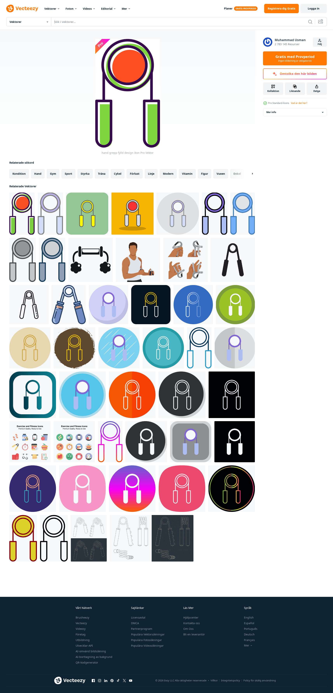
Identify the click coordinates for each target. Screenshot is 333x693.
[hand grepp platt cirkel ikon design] (119, 347)
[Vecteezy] (22, 8)
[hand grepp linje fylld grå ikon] (52, 260)
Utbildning (83, 640)
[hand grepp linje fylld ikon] (214, 214)
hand (37, 173)
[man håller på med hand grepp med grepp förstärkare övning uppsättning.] (185, 260)
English (249, 617)
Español (249, 623)
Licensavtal (138, 617)
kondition (19, 173)
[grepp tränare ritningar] (151, 538)
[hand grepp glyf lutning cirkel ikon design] (132, 488)
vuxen (221, 173)
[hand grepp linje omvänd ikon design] (232, 395)
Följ (320, 44)
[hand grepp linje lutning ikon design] (110, 441)
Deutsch (249, 634)
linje (151, 173)
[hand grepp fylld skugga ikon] (132, 214)
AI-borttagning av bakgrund (94, 657)
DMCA (135, 623)
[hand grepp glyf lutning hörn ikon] (32, 395)
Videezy (81, 629)
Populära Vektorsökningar (148, 634)
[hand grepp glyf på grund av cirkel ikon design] (235, 304)
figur (204, 173)
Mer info (271, 112)
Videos (87, 8)
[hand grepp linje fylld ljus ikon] (50, 214)
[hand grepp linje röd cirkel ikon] (150, 304)
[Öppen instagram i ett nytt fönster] (99, 680)
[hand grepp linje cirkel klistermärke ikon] (74, 347)
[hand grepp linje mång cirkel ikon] (163, 347)
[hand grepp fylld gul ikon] (87, 214)
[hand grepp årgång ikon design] (23, 538)
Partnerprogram (141, 629)
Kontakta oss (191, 623)
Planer (228, 8)
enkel (237, 173)
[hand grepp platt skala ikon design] (235, 347)
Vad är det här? (299, 103)
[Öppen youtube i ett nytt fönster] (130, 680)
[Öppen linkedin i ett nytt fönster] (105, 680)
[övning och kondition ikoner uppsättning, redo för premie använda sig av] (30, 441)
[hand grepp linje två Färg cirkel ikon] (32, 488)
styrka (85, 173)
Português (250, 629)
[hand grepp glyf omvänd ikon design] (234, 441)
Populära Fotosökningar (146, 640)
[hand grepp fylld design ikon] (22, 214)
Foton (69, 8)
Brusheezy (82, 617)
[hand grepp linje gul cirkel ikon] (30, 347)
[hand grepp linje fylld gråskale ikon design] (22, 260)
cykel (117, 173)
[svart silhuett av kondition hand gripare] (90, 260)
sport (68, 173)
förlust (134, 173)
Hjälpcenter (190, 617)
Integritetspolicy (230, 680)
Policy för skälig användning (259, 680)
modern (168, 173)
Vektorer (50, 8)
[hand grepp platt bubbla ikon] (108, 304)
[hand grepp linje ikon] (54, 538)
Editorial (106, 8)
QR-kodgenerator (87, 662)
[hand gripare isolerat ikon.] (233, 260)
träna (101, 173)
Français (249, 640)
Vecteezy (81, 623)
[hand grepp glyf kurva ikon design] (82, 488)
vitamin (187, 173)
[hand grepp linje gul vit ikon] (132, 395)
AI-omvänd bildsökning (91, 651)
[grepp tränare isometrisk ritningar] (89, 538)
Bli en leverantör (194, 634)
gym (53, 173)
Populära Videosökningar (147, 645)
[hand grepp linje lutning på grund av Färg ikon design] (231, 488)
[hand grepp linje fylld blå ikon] (242, 214)
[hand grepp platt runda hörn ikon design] (190, 441)
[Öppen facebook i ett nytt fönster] (93, 680)
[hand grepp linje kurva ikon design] (182, 488)
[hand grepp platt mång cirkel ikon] (82, 395)
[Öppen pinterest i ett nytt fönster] (112, 680)
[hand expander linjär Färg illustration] (69, 304)
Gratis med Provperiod (295, 58)
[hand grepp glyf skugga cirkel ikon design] (146, 441)
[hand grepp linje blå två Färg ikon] (199, 347)
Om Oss (188, 629)
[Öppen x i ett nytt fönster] (124, 680)
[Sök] (310, 21)
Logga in (313, 8)
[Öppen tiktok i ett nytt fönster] (118, 680)
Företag (81, 634)
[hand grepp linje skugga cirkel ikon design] (182, 395)
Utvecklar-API (84, 645)
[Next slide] (249, 173)
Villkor (214, 680)
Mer (124, 8)
